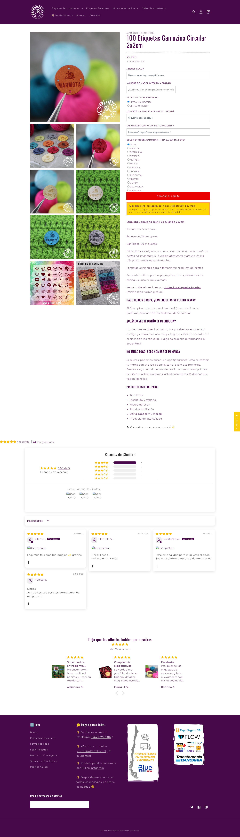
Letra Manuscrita (141, 102)
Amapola (135, 167)
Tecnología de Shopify (130, 830)
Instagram (97, 767)
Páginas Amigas (39, 766)
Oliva (133, 144)
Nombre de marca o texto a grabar (149, 83)
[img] (35, 534)
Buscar (34, 732)
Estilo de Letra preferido (143, 97)
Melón (134, 163)
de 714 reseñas (119, 649)
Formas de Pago (39, 743)
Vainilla (135, 148)
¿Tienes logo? (135, 68)
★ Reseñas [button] (237, 421)
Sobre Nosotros (39, 749)
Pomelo (134, 156)
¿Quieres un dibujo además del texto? (150, 111)
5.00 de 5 (64, 468)
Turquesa (136, 175)
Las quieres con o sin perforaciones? (150, 125)
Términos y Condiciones (43, 761)
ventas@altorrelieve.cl (91, 751)
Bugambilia (136, 186)
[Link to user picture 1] (55, 548)
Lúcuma (134, 171)
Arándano (136, 190)
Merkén (134, 160)
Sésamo (134, 179)
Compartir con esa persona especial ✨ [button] (152, 427)
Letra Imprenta (139, 106)
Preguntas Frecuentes (42, 738)
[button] (193, 12)
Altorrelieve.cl (114, 830)
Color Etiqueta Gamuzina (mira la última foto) (156, 140)
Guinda (134, 182)
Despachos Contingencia (44, 755)
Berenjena (136, 152)
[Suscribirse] (85, 804)
